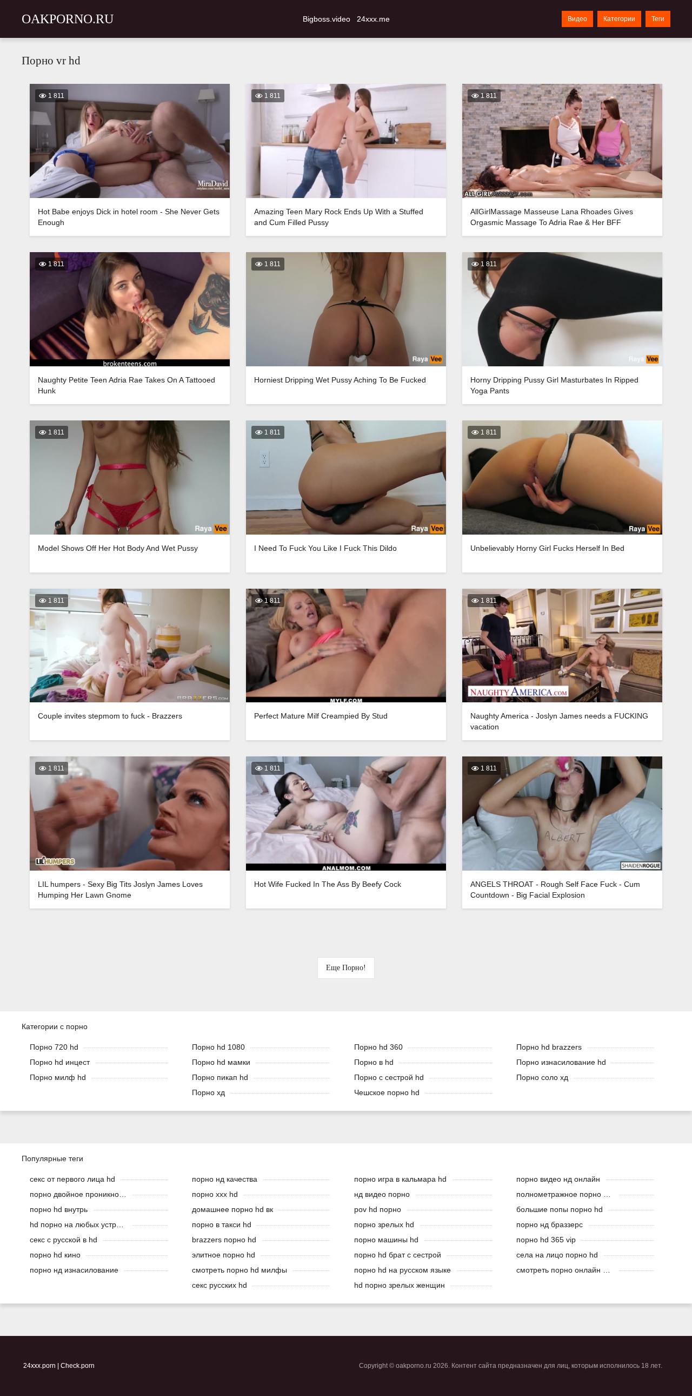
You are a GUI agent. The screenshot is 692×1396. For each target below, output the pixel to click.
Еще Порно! (346, 968)
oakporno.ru (68, 19)
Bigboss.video (326, 19)
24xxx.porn (39, 1365)
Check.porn (78, 1365)
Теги (657, 19)
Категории (619, 19)
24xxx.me (373, 19)
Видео (577, 19)
